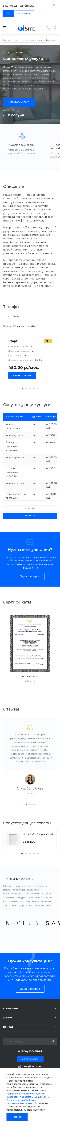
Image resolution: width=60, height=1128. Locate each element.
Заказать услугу (19, 102)
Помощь (8, 1026)
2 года (16, 316)
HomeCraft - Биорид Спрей (38, 834)
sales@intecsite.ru (32, 1066)
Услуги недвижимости (14, 426)
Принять (17, 1116)
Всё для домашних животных (12, 446)
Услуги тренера (15, 457)
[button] (22, 388)
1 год (7, 316)
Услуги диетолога (16, 483)
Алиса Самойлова (30, 788)
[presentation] (55, 650)
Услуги (7, 1017)
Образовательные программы (16, 496)
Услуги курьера (14, 435)
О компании (10, 1008)
